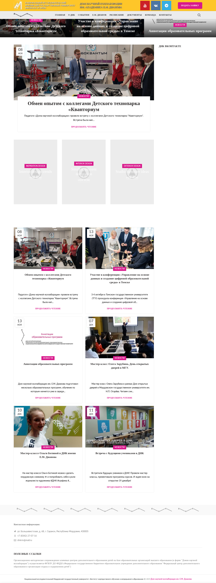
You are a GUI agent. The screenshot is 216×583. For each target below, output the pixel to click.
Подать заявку (190, 5)
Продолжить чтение (84, 127)
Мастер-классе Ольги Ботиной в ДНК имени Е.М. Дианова (48, 455)
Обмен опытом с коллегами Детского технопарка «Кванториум (36, 28)
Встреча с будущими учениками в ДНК (120, 453)
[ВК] (155, 5)
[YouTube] (145, 5)
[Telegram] (166, 5)
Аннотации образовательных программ (180, 31)
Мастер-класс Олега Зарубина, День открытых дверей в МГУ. (119, 365)
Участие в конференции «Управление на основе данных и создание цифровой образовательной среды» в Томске (108, 26)
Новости (180, 25)
